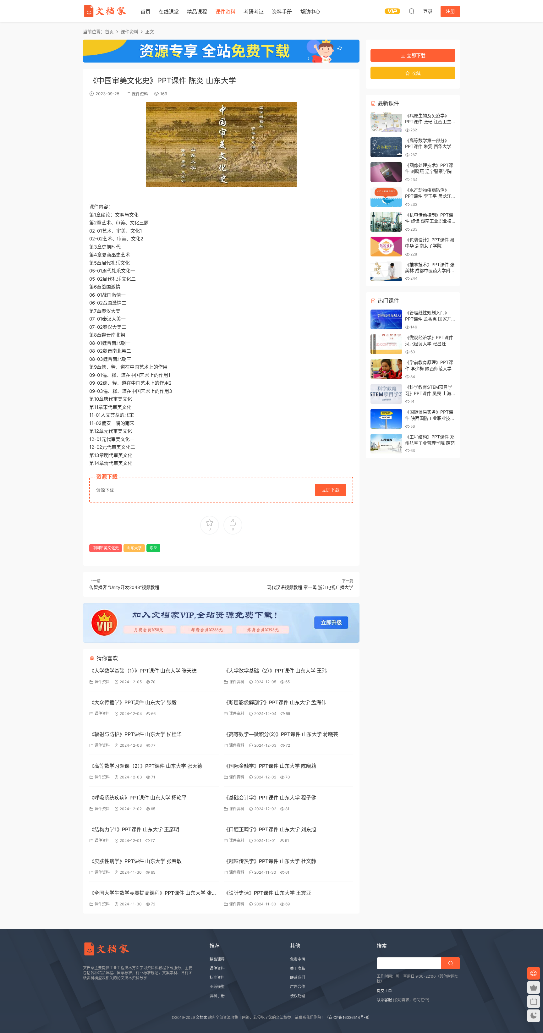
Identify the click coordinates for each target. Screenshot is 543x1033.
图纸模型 (217, 986)
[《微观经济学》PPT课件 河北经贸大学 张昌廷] (386, 344)
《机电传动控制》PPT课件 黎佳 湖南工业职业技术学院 (429, 221)
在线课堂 (169, 11)
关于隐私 (297, 968)
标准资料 (217, 977)
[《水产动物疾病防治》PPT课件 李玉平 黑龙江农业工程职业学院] (386, 197)
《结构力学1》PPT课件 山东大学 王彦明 (134, 829)
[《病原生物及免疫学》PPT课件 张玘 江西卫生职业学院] (386, 122)
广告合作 (297, 986)
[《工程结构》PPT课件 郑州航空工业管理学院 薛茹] (386, 443)
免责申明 (297, 959)
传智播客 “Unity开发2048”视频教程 (124, 587)
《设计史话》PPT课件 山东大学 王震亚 (267, 893)
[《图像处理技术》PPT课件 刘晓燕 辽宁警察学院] (386, 172)
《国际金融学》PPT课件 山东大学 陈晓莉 (270, 766)
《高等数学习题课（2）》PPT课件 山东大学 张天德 (145, 766)
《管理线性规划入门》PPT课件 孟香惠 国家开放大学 (428, 318)
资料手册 (282, 11)
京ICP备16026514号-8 (348, 1017)
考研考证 (254, 11)
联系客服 (384, 999)
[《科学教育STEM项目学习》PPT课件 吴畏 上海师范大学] (386, 394)
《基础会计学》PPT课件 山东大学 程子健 (270, 797)
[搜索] (412, 11)
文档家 (201, 1017)
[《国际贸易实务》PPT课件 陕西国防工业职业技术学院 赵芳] (386, 419)
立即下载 (330, 489)
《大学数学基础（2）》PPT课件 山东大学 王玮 (275, 671)
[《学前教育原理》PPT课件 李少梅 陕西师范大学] (386, 369)
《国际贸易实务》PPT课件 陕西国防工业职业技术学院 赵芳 (430, 418)
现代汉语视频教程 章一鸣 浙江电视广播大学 (310, 587)
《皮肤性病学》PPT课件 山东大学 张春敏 (135, 861)
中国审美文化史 (105, 548)
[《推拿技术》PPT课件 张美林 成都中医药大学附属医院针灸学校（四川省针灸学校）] (386, 271)
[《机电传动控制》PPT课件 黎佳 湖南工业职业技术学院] (386, 222)
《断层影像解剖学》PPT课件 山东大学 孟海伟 (275, 702)
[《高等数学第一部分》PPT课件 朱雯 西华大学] (386, 147)
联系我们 (297, 977)
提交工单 (384, 990)
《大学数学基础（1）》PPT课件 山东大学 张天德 (143, 671)
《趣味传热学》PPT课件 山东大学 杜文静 (270, 861)
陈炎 (153, 548)
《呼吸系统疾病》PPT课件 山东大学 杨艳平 (138, 797)
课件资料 (225, 11)
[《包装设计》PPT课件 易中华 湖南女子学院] (386, 246)
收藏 (415, 73)
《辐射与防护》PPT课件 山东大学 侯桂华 (135, 734)
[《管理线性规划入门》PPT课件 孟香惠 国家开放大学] (386, 319)
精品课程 (197, 11)
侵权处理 (297, 995)
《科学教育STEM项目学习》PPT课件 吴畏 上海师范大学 (428, 393)
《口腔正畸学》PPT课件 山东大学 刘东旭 (270, 829)
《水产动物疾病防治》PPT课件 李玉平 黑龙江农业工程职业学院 (428, 196)
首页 (145, 11)
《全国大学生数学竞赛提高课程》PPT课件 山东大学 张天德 (153, 894)
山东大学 (134, 548)
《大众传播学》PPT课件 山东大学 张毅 (133, 702)
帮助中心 (310, 11)
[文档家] (105, 11)
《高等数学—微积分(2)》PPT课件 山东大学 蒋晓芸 (281, 734)
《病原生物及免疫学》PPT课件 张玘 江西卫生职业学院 (428, 121)
